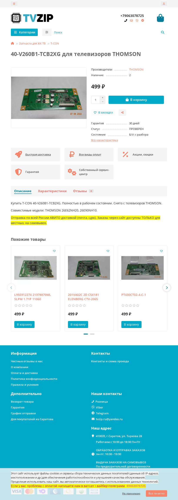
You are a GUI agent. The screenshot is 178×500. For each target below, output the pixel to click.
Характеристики (52, 191)
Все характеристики (104, 140)
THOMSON (136, 69)
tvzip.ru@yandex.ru (109, 419)
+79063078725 (132, 15)
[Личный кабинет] (164, 3)
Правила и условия (24, 385)
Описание (22, 191)
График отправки (23, 413)
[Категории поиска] (46, 32)
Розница (102, 401)
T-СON (55, 43)
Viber (99, 407)
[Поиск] (162, 32)
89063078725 (136, 486)
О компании (19, 367)
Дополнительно (26, 393)
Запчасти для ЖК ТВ (32, 43)
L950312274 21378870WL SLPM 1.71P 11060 (32, 297)
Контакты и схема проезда (110, 361)
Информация (24, 353)
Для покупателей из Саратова (32, 419)
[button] (11, 287)
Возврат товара (22, 401)
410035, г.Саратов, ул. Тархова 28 (119, 436)
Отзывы (82, 191)
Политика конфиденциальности (34, 379)
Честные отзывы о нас (27, 361)
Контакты (100, 353)
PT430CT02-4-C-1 (133, 295)
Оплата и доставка (24, 373)
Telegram (102, 413)
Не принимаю (131, 493)
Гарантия (17, 407)
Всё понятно (156, 493)
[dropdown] (14, 3)
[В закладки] (54, 251)
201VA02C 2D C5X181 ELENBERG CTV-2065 (83, 297)
